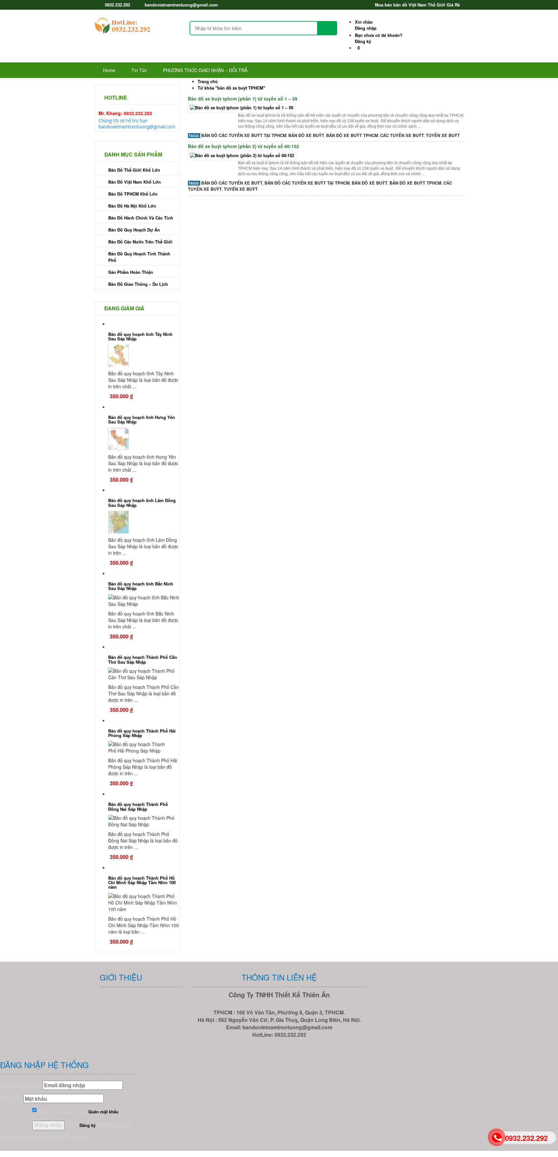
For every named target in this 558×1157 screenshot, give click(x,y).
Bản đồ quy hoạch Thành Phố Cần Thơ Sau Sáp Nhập (142, 659)
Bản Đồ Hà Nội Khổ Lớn (132, 206)
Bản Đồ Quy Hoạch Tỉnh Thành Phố (139, 257)
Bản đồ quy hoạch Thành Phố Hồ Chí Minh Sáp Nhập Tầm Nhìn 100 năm (142, 882)
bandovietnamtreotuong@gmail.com (181, 5)
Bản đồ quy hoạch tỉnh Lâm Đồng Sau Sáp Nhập (142, 502)
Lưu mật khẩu (54, 1111)
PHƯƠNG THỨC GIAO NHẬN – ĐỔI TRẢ (205, 70)
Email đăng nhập (20, 1085)
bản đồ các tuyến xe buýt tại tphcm (243, 135)
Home (109, 70)
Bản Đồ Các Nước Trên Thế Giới (140, 242)
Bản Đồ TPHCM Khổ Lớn (133, 194)
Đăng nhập (366, 25)
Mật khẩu (11, 1098)
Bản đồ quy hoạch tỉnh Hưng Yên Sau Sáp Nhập (141, 419)
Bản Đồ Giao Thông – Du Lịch (138, 284)
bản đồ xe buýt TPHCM (352, 135)
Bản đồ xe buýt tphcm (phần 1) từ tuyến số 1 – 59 (242, 98)
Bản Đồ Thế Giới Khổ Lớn (134, 170)
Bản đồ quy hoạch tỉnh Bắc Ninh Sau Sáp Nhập (140, 586)
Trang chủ (208, 81)
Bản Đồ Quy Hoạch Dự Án (134, 230)
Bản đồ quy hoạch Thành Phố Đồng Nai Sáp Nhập (138, 806)
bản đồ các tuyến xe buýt (232, 183)
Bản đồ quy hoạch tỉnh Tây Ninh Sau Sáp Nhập (140, 336)
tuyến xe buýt (443, 135)
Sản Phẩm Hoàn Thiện (130, 272)
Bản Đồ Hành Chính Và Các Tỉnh (140, 218)
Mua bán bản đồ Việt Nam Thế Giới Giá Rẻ (417, 5)
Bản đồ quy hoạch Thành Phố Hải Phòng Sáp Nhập (142, 733)
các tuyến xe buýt (402, 135)
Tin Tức (139, 70)
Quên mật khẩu (103, 1112)
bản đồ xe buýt (306, 135)
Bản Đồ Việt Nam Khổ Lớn (134, 182)
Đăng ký (378, 38)
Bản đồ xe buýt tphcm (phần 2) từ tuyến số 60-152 (243, 146)
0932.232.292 (117, 5)
